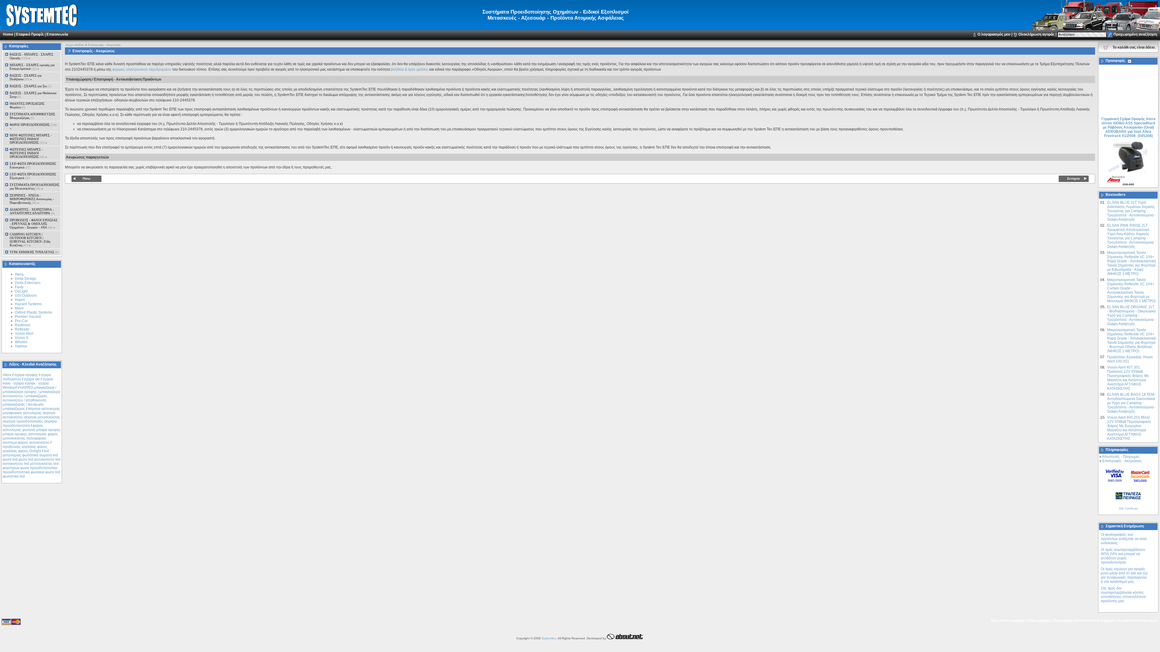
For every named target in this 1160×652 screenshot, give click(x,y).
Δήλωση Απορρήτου (1008, 620)
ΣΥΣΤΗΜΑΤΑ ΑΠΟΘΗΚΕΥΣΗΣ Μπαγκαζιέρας (32, 116)
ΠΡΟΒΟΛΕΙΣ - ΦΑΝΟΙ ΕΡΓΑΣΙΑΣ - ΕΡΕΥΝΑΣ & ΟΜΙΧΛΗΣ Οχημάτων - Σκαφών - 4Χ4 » (33, 223)
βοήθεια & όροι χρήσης (409, 69)
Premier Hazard (28, 317)
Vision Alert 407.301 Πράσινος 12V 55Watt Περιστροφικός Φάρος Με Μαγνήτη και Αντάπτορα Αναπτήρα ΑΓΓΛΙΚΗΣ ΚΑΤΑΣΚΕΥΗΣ (1128, 378)
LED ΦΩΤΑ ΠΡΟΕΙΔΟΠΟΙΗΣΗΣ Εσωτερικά (33, 165)
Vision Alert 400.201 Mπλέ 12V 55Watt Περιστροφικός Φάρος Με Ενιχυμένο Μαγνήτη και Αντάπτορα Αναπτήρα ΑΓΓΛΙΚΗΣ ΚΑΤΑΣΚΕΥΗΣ (1129, 428)
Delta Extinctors (27, 283)
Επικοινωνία (57, 34)
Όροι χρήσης (1039, 620)
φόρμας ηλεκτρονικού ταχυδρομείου (141, 69)
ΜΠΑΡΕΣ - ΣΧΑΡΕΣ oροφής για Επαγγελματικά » (32, 66)
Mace (19, 308)
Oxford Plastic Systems (33, 312)
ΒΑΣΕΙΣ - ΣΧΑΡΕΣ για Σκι (30, 86)
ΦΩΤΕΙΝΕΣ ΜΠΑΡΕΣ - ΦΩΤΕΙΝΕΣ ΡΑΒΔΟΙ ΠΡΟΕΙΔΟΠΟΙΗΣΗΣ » (28, 153)
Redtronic (23, 325)
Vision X (21, 338)
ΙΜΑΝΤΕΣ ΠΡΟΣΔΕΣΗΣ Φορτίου (27, 105)
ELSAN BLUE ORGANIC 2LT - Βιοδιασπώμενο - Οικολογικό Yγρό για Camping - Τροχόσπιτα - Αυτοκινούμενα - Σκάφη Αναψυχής (1131, 315)
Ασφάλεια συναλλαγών (1138, 620)
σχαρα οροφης (26, 375)
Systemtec (549, 638)
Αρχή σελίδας (75, 44)
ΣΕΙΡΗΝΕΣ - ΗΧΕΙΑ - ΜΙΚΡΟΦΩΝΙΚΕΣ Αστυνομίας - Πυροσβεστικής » (32, 198)
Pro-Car (21, 321)
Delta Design (25, 278)
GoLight (21, 291)
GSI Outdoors (26, 295)
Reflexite (22, 329)
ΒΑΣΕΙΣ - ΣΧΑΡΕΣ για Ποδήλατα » (26, 77)
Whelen (21, 342)
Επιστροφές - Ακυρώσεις (104, 44)
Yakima (21, 346)
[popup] (1115, 475)
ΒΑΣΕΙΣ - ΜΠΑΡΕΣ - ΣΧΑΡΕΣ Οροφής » (31, 56)
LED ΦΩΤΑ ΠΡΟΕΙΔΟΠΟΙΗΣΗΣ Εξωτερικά (33, 176)
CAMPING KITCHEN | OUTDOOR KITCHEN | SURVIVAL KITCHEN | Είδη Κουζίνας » (30, 239)
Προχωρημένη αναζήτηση (1135, 34)
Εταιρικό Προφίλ (30, 34)
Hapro (20, 300)
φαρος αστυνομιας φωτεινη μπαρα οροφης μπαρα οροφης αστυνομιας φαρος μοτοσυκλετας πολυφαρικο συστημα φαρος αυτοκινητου (32, 434)
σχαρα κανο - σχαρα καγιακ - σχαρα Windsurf (28, 383)
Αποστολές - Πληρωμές (1121, 457)
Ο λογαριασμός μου (994, 34)
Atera (19, 274)
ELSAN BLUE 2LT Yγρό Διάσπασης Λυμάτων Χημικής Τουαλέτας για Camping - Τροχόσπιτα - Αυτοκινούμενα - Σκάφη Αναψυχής (1131, 211)
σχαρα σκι (32, 379)
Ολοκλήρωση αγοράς (1036, 34)
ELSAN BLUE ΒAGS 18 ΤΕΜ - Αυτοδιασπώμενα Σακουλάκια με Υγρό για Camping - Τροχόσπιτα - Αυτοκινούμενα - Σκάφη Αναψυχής (1131, 403)
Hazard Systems (28, 304)
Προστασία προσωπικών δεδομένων (1084, 620)
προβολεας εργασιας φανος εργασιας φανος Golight (25, 449)
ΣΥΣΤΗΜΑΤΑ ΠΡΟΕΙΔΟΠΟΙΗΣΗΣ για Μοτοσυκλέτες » (34, 186)
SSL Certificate (1128, 508)
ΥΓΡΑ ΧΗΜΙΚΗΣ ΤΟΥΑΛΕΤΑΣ (34, 252)
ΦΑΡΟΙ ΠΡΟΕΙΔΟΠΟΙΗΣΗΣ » (33, 126)
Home (8, 34)
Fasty (19, 287)
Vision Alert (24, 333)
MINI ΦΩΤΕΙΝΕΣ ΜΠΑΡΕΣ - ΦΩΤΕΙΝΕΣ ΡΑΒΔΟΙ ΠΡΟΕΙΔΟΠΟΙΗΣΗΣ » (31, 138)
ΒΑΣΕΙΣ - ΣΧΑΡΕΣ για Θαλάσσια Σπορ (33, 94)
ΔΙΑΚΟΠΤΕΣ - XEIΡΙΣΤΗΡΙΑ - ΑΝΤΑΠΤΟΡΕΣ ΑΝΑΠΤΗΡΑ (32, 211)
